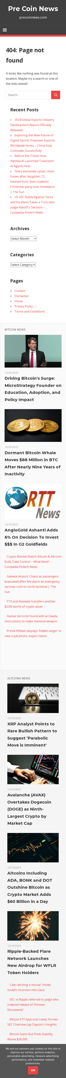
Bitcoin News (15, 329)
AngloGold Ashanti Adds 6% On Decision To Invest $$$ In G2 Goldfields (32, 537)
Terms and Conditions (29, 311)
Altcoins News (18, 678)
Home (18, 301)
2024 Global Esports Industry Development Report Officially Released (32, 125)
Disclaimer (21, 296)
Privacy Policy (23, 306)
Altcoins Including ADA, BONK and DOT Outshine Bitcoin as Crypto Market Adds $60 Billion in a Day (29, 887)
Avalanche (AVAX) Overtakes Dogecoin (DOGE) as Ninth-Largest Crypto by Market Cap (29, 809)
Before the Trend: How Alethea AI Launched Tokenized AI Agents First (32, 161)
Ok (33, 1070)
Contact (19, 291)
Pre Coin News (33, 9)
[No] (61, 1061)
